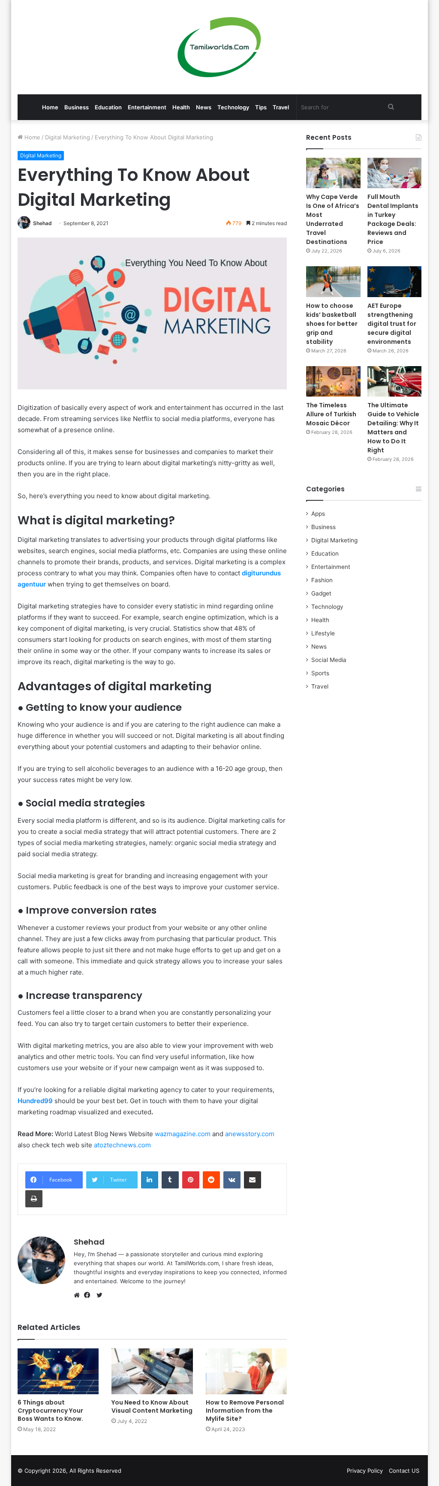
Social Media (328, 659)
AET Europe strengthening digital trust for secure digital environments (391, 323)
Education (108, 107)
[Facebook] (89, 1295)
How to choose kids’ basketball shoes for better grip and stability (332, 323)
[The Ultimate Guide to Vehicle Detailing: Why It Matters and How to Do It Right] (394, 381)
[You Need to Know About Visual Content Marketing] (152, 1371)
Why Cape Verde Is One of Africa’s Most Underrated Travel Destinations (332, 219)
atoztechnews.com (122, 1145)
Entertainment (147, 107)
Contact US (404, 1470)
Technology (233, 107)
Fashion (322, 580)
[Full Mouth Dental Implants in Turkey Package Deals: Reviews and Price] (394, 173)
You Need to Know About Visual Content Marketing (151, 1406)
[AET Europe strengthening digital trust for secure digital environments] (394, 281)
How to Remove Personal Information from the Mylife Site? (245, 1410)
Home (50, 107)
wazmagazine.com (182, 1134)
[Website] (79, 1295)
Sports (320, 673)
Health (181, 107)
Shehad (42, 223)
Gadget (321, 593)
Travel (281, 107)
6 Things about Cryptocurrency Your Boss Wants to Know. (50, 1410)
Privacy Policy (365, 1470)
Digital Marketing (67, 137)
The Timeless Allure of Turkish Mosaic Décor (331, 414)
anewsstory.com (249, 1134)
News (203, 107)
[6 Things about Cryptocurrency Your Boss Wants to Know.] (58, 1371)
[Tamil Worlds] (219, 47)
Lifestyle (323, 633)
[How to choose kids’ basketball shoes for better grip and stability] (333, 281)
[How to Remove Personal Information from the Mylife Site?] (246, 1371)
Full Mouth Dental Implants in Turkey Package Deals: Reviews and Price (392, 219)
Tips (261, 107)
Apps (318, 513)
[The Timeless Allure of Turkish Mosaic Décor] (333, 381)
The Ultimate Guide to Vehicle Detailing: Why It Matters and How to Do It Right (393, 427)
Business (76, 107)
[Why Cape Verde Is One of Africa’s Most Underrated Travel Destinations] (333, 173)
